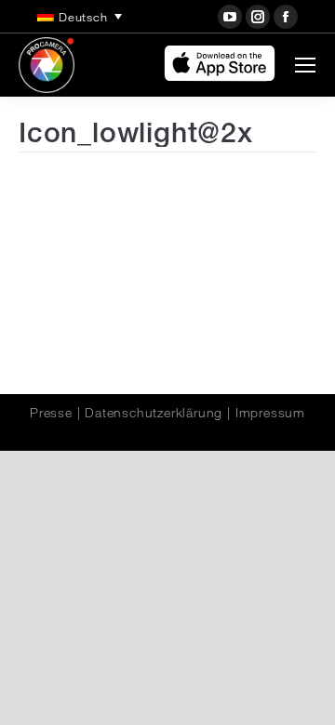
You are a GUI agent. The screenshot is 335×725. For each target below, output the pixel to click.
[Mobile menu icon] (305, 65)
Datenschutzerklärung (153, 412)
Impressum (270, 412)
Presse (51, 412)
